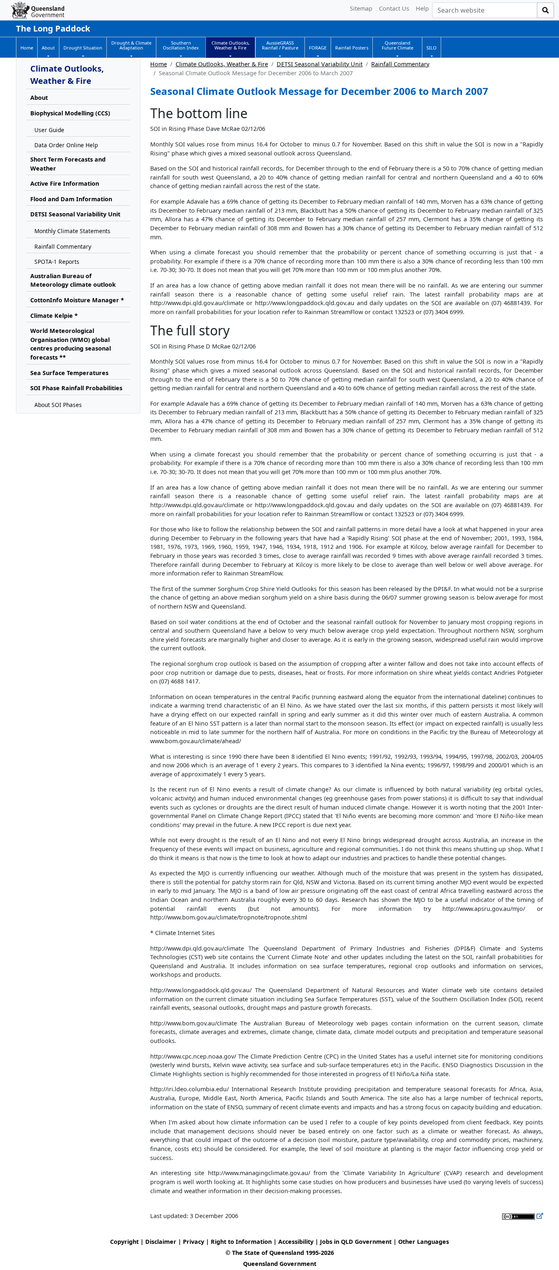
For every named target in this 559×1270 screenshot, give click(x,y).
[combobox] (484, 10)
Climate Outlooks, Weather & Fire (222, 64)
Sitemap (361, 8)
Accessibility (295, 1241)
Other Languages (423, 1241)
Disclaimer (160, 1241)
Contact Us (394, 8)
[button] (48, 48)
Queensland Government (279, 1264)
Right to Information (241, 1241)
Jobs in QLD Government (356, 1241)
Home (158, 64)
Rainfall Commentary (400, 64)
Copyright (124, 1241)
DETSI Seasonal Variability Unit (320, 64)
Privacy (193, 1241)
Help (422, 8)
